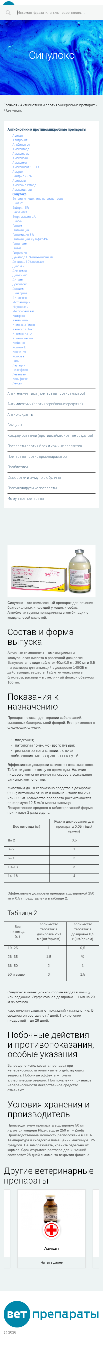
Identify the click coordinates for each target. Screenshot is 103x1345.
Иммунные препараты (26, 499)
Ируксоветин (21, 307)
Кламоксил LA (22, 334)
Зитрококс (19, 298)
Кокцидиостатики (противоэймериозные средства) (50, 435)
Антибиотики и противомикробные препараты (47, 129)
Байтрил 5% (20, 207)
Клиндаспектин (23, 338)
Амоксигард (20, 149)
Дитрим (17, 280)
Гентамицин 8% (23, 235)
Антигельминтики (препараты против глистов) (46, 393)
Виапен (17, 221)
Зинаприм (19, 293)
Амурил (18, 171)
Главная (10, 105)
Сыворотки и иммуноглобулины (34, 478)
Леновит (18, 383)
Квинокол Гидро (23, 325)
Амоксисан (20, 158)
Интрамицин (21, 302)
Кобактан (18, 343)
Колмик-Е (19, 347)
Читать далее (51, 1262)
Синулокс (19, 194)
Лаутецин (18, 365)
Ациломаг (19, 180)
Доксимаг (19, 289)
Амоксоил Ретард (24, 185)
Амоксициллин (23, 189)
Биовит (17, 203)
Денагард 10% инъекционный (32, 257)
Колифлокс (20, 379)
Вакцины (15, 425)
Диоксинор (20, 275)
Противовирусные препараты (32, 488)
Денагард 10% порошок (28, 262)
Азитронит (19, 140)
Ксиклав (18, 356)
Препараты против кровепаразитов (37, 457)
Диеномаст (19, 271)
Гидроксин (19, 253)
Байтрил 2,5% (22, 176)
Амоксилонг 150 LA (26, 167)
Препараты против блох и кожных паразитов (45, 446)
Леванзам (19, 374)
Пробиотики (18, 467)
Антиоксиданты (21, 414)
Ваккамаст (19, 212)
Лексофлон (20, 370)
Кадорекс (18, 316)
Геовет (16, 248)
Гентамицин (20, 230)
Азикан (17, 135)
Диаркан (18, 266)
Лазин (16, 361)
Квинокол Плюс (23, 329)
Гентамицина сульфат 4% (30, 239)
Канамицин (20, 320)
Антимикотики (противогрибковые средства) (45, 404)
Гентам (17, 226)
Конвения (19, 352)
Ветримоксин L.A (24, 216)
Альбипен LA (21, 144)
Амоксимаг (20, 162)
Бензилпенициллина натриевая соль (37, 198)
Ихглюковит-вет (23, 311)
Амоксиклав (21, 153)
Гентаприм (19, 244)
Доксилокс (19, 284)
